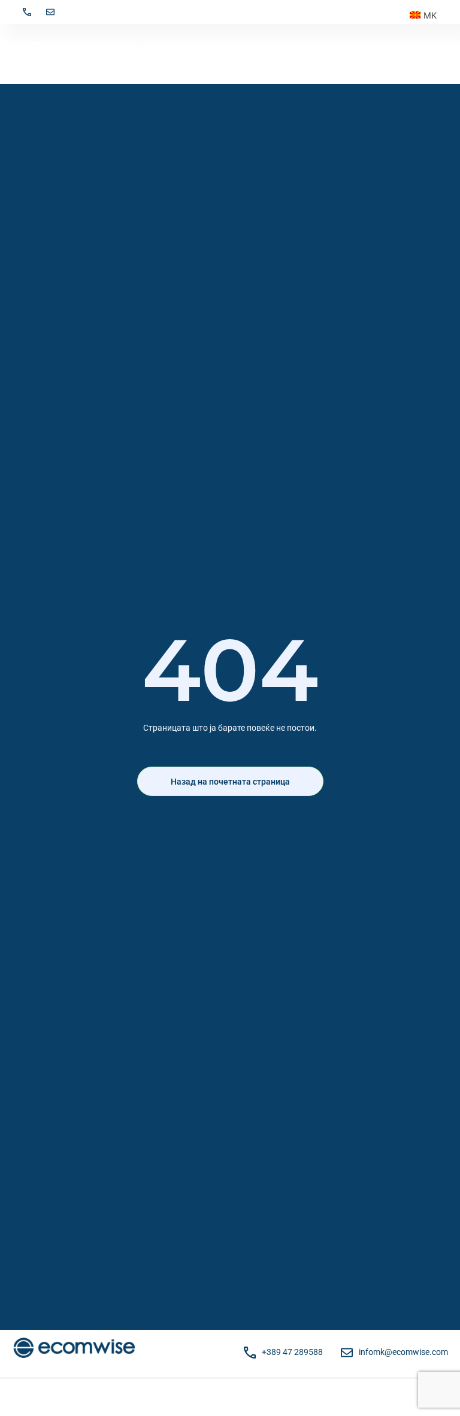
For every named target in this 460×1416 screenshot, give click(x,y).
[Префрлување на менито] (431, 54)
